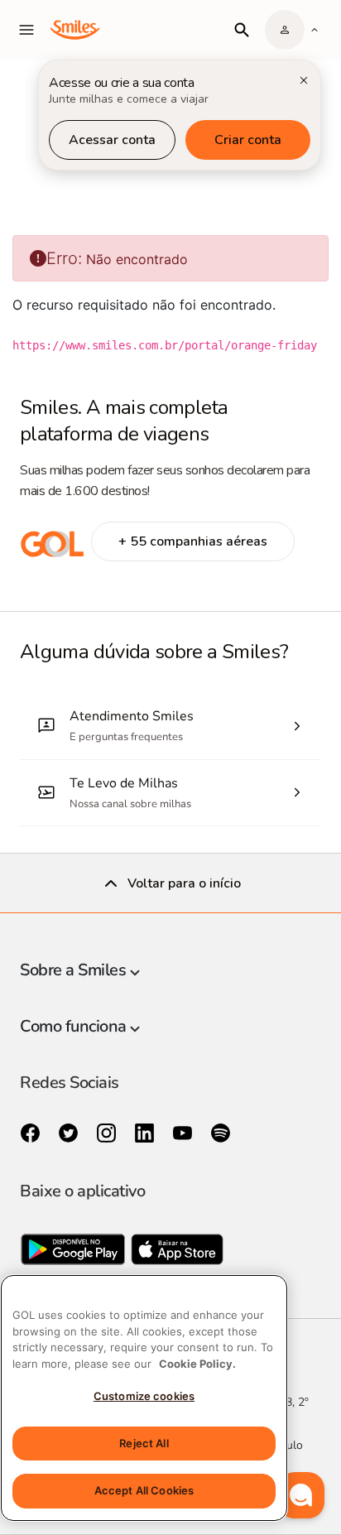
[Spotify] (220, 1133)
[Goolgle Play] (75, 1253)
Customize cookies (144, 1396)
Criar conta (247, 140)
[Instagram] (108, 1133)
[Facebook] (32, 1133)
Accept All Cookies (144, 1490)
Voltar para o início (184, 883)
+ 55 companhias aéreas (192, 541)
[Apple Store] (177, 1253)
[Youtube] (184, 1133)
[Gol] (52, 553)
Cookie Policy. (197, 1363)
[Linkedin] (146, 1133)
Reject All (143, 1443)
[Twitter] (70, 1133)
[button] (301, 1495)
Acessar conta (112, 140)
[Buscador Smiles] (242, 30)
